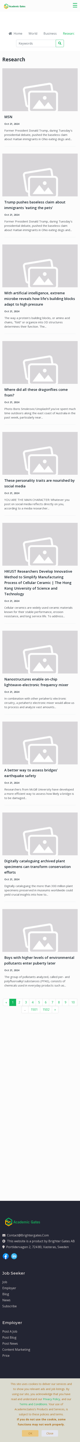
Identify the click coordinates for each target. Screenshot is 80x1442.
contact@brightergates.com (28, 1235)
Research (69, 33)
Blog (5, 1294)
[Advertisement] (40, 1065)
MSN (8, 116)
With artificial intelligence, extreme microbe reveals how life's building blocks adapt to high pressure (39, 299)
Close (49, 1433)
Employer (9, 1288)
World (33, 33)
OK (30, 1433)
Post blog (9, 1337)
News (6, 1300)
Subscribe (9, 1306)
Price (6, 1355)
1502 (46, 1009)
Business (50, 33)
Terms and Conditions (33, 1404)
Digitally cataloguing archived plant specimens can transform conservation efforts (37, 867)
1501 (34, 1009)
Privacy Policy (51, 1399)
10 (73, 1002)
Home (18, 33)
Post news (10, 1343)
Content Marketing (16, 1349)
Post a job (9, 1331)
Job (4, 1282)
